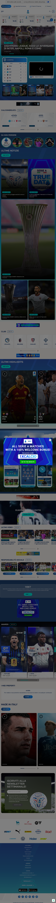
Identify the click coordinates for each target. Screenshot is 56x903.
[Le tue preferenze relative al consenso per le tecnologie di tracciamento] (53, 900)
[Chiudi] (50, 440)
